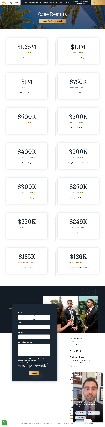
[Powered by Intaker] (91, 423)
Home (26, 2)
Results (55, 2)
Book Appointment (97, 3)
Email (20, 322)
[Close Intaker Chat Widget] (99, 374)
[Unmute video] (76, 374)
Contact (67, 2)
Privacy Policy (50, 423)
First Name (22, 313)
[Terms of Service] (36, 367)
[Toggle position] (96, 374)
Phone (20, 332)
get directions (75, 367)
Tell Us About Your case (25, 342)
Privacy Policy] (24, 367)
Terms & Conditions (63, 423)
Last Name (38, 313)
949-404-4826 (83, 3)
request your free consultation (52, 21)
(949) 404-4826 (76, 344)
